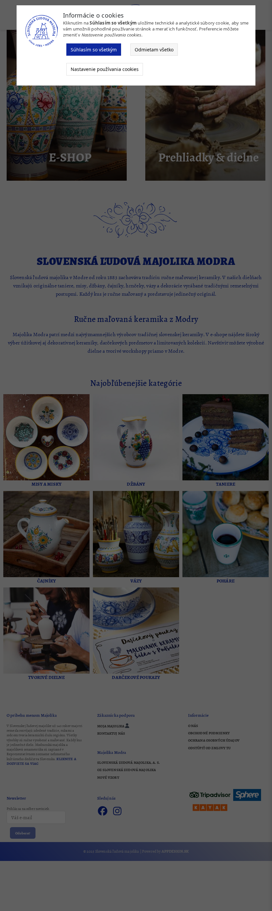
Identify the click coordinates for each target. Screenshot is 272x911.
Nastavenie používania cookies (105, 69)
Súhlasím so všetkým (94, 49)
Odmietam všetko (154, 49)
